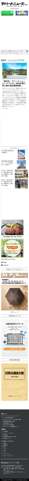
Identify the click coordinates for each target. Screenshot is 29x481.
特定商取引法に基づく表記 (9, 436)
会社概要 (5, 431)
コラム (2, 53)
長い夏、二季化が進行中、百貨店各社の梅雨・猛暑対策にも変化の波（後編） (7, 173)
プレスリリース (8, 53)
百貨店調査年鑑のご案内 (9, 421)
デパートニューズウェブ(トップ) (11, 416)
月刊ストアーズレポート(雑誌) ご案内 (12, 419)
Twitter (5, 262)
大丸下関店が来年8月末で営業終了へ (7, 151)
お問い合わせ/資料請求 (8, 424)
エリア (17, 51)
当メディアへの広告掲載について (11, 426)
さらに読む (5, 108)
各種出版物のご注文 (8, 423)
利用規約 (5, 435)
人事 (21, 51)
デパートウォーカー (8, 455)
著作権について (7, 438)
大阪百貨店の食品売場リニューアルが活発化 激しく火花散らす (7, 162)
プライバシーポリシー (8, 433)
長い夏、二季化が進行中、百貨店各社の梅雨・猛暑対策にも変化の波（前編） (7, 182)
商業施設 (10, 51)
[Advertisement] (14, 32)
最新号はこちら (15, 312)
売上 (6, 51)
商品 (14, 51)
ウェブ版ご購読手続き (8, 417)
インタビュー (16, 53)
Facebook (5, 265)
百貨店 (2, 51)
